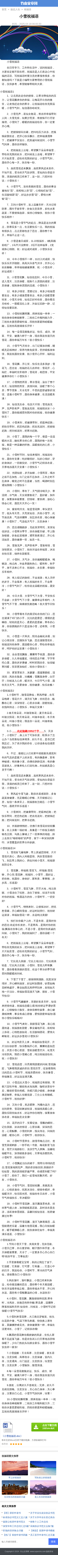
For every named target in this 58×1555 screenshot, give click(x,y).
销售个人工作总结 (39, 1521)
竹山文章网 (24, 1551)
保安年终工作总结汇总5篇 (16, 1526)
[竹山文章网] (29, 3)
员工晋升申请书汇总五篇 (42, 1535)
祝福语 (27, 9)
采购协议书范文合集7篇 (42, 1526)
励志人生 (15, 9)
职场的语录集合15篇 (13, 1530)
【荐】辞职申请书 (12, 1513)
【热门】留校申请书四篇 (15, 1535)
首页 (4, 9)
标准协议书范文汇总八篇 (15, 1517)
